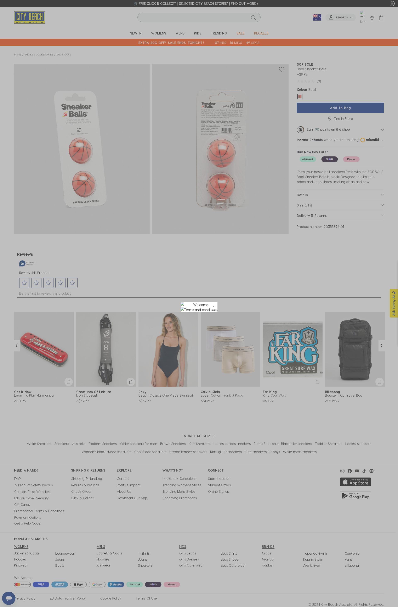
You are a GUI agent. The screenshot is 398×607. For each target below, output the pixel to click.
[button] (213, 306)
